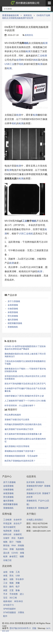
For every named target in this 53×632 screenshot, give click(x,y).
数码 (11, 586)
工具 (18, 572)
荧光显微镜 (13, 316)
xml (7, 631)
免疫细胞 (20, 549)
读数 (11, 579)
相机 (26, 43)
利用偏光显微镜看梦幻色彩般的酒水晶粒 (23, 424)
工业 (40, 55)
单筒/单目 (18, 601)
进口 (22, 594)
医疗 (11, 542)
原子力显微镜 (14, 301)
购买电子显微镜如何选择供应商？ (20, 461)
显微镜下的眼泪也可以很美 (17, 419)
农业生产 (18, 523)
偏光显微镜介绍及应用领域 (17, 446)
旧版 (34, 628)
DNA (5, 549)
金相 (5, 572)
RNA (13, 545)
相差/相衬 (7, 601)
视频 (11, 583)
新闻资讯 (28, 15)
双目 (5, 586)
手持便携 (13, 594)
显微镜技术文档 (33, 493)
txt (47, 628)
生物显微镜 (13, 308)
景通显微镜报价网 (24, 3)
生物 (11, 572)
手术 (5, 594)
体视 (5, 575)
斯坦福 (6, 545)
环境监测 (7, 523)
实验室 (17, 531)
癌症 (13, 538)
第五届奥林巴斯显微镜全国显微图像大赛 (23, 434)
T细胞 (18, 542)
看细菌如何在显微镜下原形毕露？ (20, 451)
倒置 (5, 590)
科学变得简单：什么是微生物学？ (20, 405)
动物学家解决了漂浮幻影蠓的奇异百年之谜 (24, 396)
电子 (18, 586)
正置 (11, 590)
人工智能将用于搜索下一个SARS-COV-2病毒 (25, 401)
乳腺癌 (21, 538)
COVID (14, 553)
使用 (18, 60)
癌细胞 (21, 545)
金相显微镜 (13, 305)
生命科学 (18, 519)
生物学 (6, 538)
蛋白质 (6, 553)
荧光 (11, 575)
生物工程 (7, 560)
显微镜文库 (31, 508)
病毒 (22, 553)
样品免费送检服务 (13, 415)
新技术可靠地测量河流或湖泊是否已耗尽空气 (25, 383)
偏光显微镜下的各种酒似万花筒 (19, 429)
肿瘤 (12, 549)
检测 (45, 43)
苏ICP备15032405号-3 (20, 628)
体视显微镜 (13, 312)
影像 (18, 590)
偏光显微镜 (13, 319)
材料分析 (7, 534)
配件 (5, 616)
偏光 (5, 579)
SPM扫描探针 (9, 609)
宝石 (5, 597)
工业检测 (7, 519)
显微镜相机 (13, 327)
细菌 (22, 556)
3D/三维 (13, 597)
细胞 (5, 542)
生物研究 (18, 534)
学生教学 (20, 579)
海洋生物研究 (9, 527)
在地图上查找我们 (34, 519)
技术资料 (30, 482)
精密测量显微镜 (15, 323)
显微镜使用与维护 (34, 486)
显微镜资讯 (31, 500)
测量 (18, 583)
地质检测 (7, 531)
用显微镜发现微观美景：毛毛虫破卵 (21, 456)
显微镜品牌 (43, 508)
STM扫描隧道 (9, 612)
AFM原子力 (8, 605)
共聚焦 (21, 612)
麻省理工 (13, 556)
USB (7, 64)
